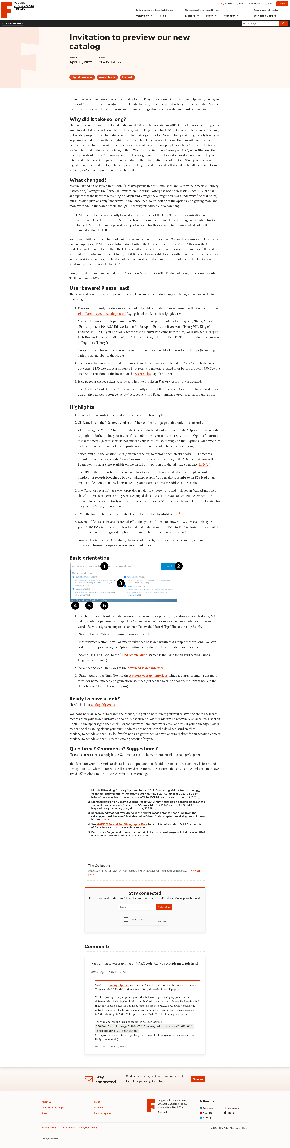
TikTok (231, 1112)
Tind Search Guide (134, 655)
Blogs (97, 1101)
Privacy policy (49, 1127)
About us (47, 1101)
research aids (107, 77)
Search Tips (143, 374)
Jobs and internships (53, 1107)
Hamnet (127, 77)
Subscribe (164, 907)
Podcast (98, 1107)
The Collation (14, 23)
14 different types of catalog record (102, 314)
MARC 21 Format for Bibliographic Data (121, 824)
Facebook (208, 1108)
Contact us (164, 1112)
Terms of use (68, 1127)
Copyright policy (88, 1127)
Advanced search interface (145, 668)
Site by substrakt (50, 1139)
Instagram (233, 1108)
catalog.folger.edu (102, 705)
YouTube (207, 1112)
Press (44, 1113)
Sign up (198, 1079)
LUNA (203, 465)
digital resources (82, 77)
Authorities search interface (148, 676)
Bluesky (207, 1117)
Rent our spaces (102, 1113)
